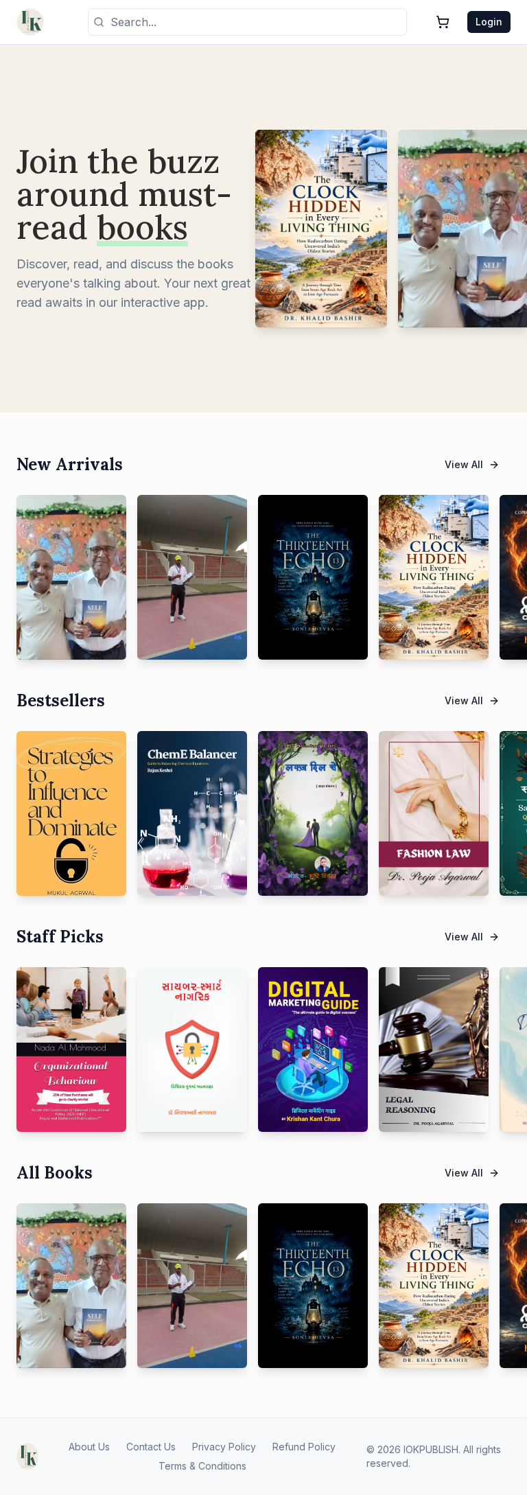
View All (464, 464)
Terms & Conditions (202, 1466)
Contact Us (151, 1446)
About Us (89, 1446)
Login (489, 21)
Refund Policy (304, 1446)
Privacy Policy (224, 1446)
